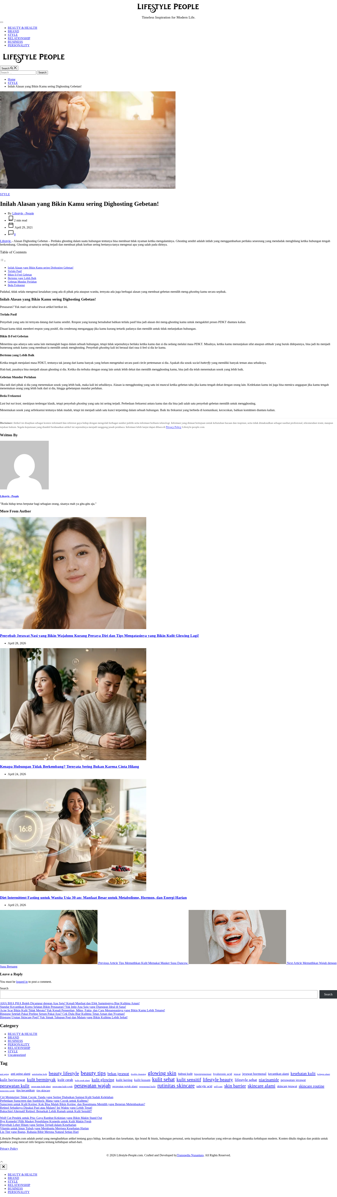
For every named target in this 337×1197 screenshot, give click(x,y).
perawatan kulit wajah (62, 1086)
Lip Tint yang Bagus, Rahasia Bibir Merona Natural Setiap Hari (39, 1132)
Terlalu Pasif (15, 271)
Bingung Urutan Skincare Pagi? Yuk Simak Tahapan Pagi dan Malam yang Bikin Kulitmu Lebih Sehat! (64, 1017)
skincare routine (311, 1086)
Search (4, 988)
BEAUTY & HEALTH (22, 27)
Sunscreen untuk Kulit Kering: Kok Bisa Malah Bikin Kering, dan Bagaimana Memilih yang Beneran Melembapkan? (72, 1104)
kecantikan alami (278, 1073)
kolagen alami (323, 1074)
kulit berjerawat (12, 1080)
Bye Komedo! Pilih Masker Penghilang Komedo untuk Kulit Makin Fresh (45, 1121)
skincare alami (261, 1085)
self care (218, 1086)
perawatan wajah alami (124, 1086)
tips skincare (43, 1090)
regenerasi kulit (147, 1086)
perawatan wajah (92, 1085)
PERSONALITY (19, 45)
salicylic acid (204, 1086)
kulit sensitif (188, 1079)
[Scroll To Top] (1, 1162)
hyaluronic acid (222, 1073)
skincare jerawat (287, 1086)
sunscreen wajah (7, 1090)
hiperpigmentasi (202, 1074)
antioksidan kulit (39, 1074)
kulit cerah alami (82, 1080)
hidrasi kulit (185, 1073)
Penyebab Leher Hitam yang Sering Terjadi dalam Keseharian (38, 1124)
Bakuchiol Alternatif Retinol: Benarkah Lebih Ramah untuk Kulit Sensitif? (46, 1111)
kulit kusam (142, 1080)
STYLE (13, 34)
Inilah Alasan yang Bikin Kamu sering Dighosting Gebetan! (41, 267)
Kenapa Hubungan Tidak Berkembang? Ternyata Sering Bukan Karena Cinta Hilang (69, 766)
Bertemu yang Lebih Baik (22, 278)
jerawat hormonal (254, 1074)
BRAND (13, 31)
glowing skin (162, 1073)
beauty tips (93, 1073)
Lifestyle (6, 241)
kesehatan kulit (303, 1073)
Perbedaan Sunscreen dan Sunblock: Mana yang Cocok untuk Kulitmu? (44, 1100)
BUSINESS (15, 41)
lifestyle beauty (218, 1079)
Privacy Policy (173, 427)
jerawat (237, 1074)
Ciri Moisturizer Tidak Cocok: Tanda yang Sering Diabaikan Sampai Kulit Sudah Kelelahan (56, 1097)
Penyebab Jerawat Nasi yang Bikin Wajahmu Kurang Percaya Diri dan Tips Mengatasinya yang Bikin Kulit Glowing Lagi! (99, 636)
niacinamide (269, 1079)
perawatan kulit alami (41, 1086)
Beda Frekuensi (16, 285)
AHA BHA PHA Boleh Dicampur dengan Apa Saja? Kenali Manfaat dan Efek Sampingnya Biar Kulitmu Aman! (70, 1003)
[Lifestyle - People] (24, 488)
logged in (22, 981)
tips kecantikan (25, 1090)
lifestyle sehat (246, 1080)
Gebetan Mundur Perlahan (22, 281)
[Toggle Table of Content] (3, 261)
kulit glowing (103, 1079)
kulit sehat (163, 1079)
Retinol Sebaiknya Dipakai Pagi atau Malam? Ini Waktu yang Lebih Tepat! (46, 1107)
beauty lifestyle (64, 1073)
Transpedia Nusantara (190, 1155)
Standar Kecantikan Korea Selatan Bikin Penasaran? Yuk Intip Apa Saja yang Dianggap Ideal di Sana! (63, 1006)
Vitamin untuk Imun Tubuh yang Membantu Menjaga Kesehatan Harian (44, 1128)
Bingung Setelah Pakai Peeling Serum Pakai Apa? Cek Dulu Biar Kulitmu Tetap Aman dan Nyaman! (62, 1013)
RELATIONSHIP (19, 38)
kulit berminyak (41, 1079)
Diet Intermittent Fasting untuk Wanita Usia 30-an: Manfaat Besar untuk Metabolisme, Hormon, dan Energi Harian (93, 898)
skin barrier (235, 1085)
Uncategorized (17, 1055)
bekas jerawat (118, 1073)
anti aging (4, 1074)
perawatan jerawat (293, 1080)
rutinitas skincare (176, 1086)
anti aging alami (20, 1073)
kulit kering (124, 1080)
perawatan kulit (14, 1085)
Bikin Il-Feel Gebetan (20, 274)
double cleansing (138, 1074)
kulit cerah (65, 1080)
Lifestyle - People (23, 213)
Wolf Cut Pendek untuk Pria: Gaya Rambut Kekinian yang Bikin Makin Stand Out (51, 1117)
